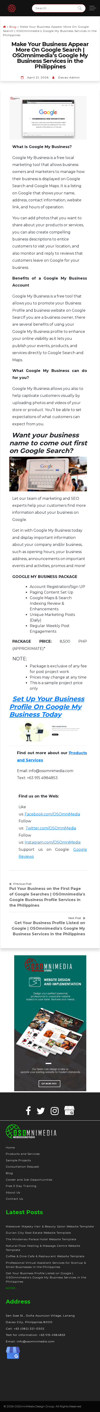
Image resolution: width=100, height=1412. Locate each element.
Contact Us (14, 1198)
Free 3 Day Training (21, 1186)
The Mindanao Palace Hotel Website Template (41, 1239)
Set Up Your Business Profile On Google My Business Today (46, 706)
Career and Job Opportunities (29, 1179)
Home (10, 1147)
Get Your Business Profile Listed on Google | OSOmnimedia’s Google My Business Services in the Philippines (46, 1277)
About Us (13, 1192)
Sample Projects (18, 1160)
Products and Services (23, 1153)
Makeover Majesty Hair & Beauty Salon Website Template (50, 1226)
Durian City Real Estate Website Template (38, 1232)
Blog (13, 26)
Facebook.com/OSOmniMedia (52, 814)
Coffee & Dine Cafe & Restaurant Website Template (45, 1256)
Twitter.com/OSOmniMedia (51, 828)
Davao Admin (69, 77)
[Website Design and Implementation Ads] (50, 1023)
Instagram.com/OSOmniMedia (52, 842)
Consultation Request (22, 1166)
